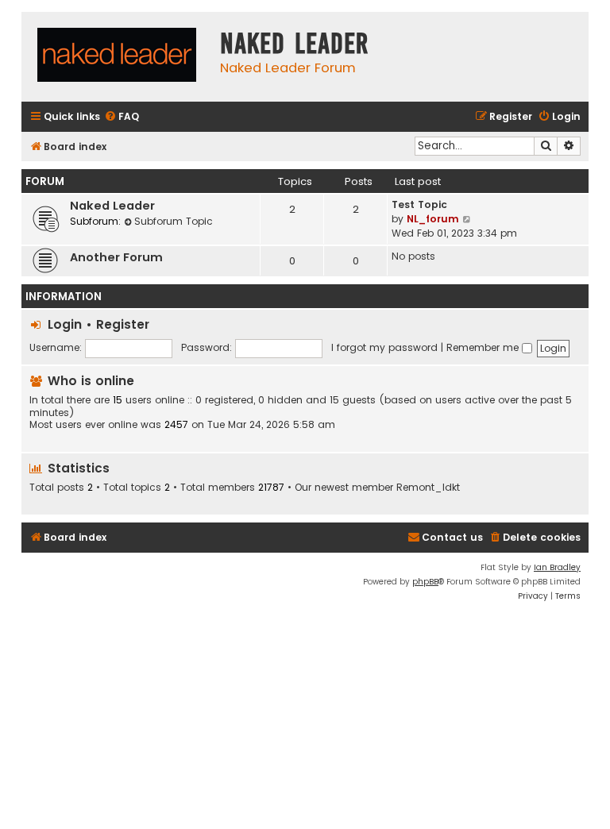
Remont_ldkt (428, 487)
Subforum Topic (173, 221)
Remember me (484, 347)
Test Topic (419, 204)
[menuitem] (121, 117)
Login (65, 324)
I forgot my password (384, 347)
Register (122, 324)
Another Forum (116, 257)
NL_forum (433, 219)
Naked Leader (112, 206)
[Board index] (116, 57)
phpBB (425, 582)
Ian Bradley (557, 567)
